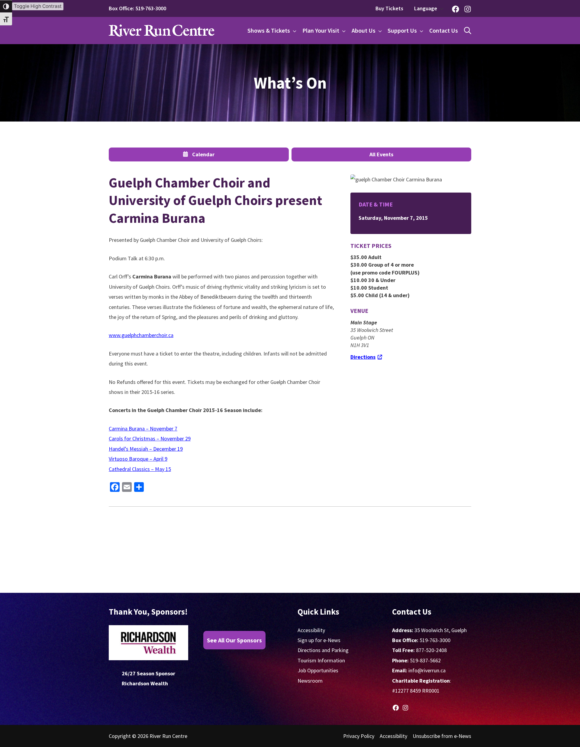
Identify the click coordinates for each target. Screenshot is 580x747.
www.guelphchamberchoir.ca (141, 335)
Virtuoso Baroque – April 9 (138, 458)
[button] (440, 8)
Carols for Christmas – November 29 (150, 438)
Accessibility (311, 630)
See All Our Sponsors (234, 640)
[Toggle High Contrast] (6, 6)
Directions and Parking (323, 650)
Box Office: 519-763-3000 (137, 8)
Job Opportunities (318, 670)
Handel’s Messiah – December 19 (146, 448)
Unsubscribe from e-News (442, 735)
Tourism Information (321, 660)
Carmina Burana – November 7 (143, 428)
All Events (381, 154)
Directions (362, 356)
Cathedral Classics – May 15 (140, 469)
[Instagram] (467, 9)
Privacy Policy (358, 735)
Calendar (203, 154)
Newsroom (310, 680)
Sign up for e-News (319, 640)
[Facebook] (455, 9)
